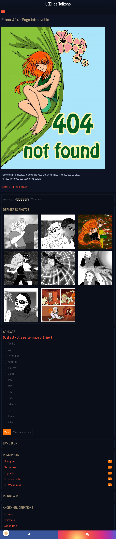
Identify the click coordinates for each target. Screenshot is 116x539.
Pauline (11, 343)
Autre (10, 422)
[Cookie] (6, 533)
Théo (10, 380)
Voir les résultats (22, 432)
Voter (7, 432)
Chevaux (8, 514)
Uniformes (9, 520)
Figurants (57, 473)
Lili (9, 410)
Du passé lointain (57, 479)
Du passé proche (57, 485)
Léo (9, 349)
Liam (10, 398)
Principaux (57, 461)
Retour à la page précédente (15, 187)
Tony (10, 386)
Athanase (12, 362)
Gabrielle (12, 404)
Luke (10, 392)
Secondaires (57, 467)
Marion (11, 374)
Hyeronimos (14, 355)
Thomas (12, 416)
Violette (12, 368)
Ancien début (10, 526)
